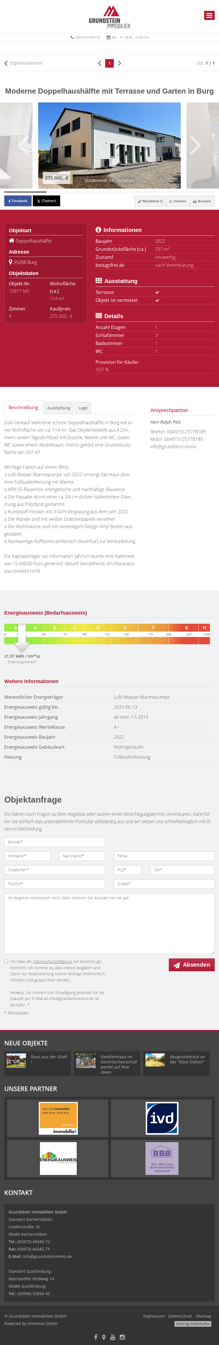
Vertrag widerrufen (193, 1323)
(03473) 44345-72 (88, 37)
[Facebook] (96, 1337)
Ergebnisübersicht (26, 63)
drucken (204, 201)
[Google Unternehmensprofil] (104, 1337)
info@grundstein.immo (173, 446)
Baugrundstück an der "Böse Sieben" (187, 1059)
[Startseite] (109, 16)
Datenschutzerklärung (52, 961)
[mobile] (209, 15)
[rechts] (119, 62)
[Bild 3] (109, 192)
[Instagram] (122, 1337)
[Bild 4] (152, 192)
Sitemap (203, 1316)
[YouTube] (112, 1337)
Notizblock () (152, 201)
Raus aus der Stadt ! (49, 1059)
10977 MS (19, 291)
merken (179, 201)
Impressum (154, 1316)
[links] (99, 62)
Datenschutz (180, 1316)
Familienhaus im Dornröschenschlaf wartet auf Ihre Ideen (119, 1064)
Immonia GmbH (43, 1323)
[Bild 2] (67, 192)
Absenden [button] (196, 964)
